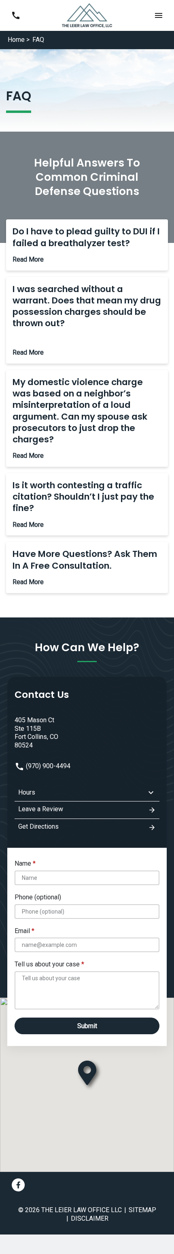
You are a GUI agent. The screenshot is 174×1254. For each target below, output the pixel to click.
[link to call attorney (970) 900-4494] (15, 15)
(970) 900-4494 (47, 766)
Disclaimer (89, 1218)
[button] (158, 15)
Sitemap (142, 1210)
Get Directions (38, 826)
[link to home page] (87, 15)
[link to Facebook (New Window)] (18, 1184)
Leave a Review (40, 809)
